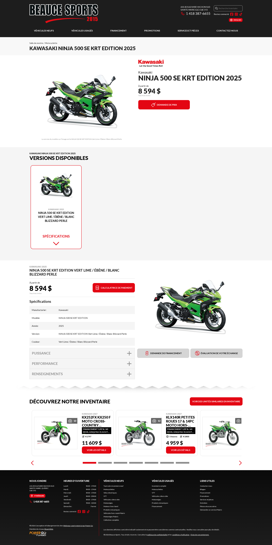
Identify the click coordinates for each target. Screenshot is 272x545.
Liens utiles (207, 481)
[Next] (240, 463)
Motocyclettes (109, 489)
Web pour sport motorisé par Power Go (78, 526)
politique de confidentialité (157, 535)
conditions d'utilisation (180, 535)
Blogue (202, 489)
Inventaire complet (159, 486)
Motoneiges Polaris (111, 517)
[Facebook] (231, 14)
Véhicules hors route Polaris (114, 513)
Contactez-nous (227, 30)
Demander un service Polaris (211, 510)
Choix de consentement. (199, 535)
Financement (118, 30)
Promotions (152, 30)
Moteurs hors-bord (111, 506)
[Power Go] (61, 533)
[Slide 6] (167, 463)
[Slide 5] (151, 463)
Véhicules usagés (82, 30)
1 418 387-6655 (198, 13)
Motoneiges (108, 503)
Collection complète (111, 520)
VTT (105, 496)
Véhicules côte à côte (112, 500)
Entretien (203, 503)
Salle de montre (36, 43)
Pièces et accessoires (208, 506)
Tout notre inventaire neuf (113, 486)
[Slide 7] (182, 463)
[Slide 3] (120, 463)
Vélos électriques (110, 493)
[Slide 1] (89, 463)
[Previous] (32, 463)
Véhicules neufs (44, 30)
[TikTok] (241, 14)
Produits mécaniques (112, 510)
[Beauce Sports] (63, 13)
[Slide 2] (105, 463)
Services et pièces (188, 30)
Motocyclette (51, 43)
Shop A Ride (48, 529)
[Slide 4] (136, 463)
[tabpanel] (80, 496)
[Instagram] (236, 14)
